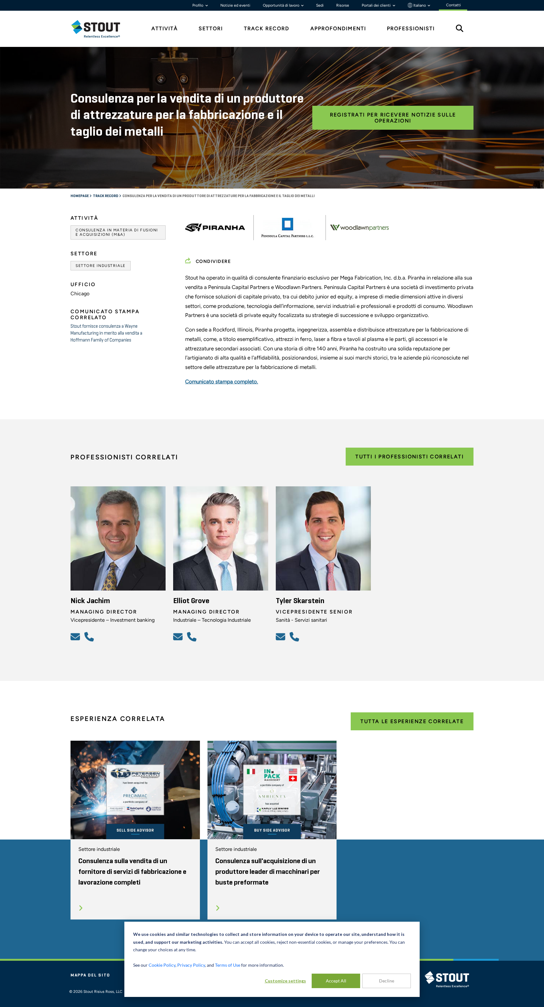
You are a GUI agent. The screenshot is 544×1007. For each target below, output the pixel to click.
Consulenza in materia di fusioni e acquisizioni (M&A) (117, 232)
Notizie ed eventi (235, 5)
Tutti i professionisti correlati (409, 457)
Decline (386, 980)
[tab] (100, 28)
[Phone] (90, 636)
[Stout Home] (100, 28)
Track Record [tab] (266, 28)
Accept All (336, 980)
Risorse (342, 5)
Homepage (80, 196)
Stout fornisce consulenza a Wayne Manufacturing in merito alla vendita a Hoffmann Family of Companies (106, 333)
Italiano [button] (419, 5)
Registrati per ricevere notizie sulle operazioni (393, 118)
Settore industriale (101, 265)
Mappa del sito (90, 975)
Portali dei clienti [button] (377, 5)
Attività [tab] (164, 28)
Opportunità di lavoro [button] (281, 5)
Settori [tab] (211, 28)
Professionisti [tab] (411, 28)
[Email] (76, 636)
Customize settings (285, 980)
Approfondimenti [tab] (338, 28)
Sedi (320, 5)
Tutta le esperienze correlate (412, 721)
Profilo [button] (198, 5)
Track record (106, 196)
